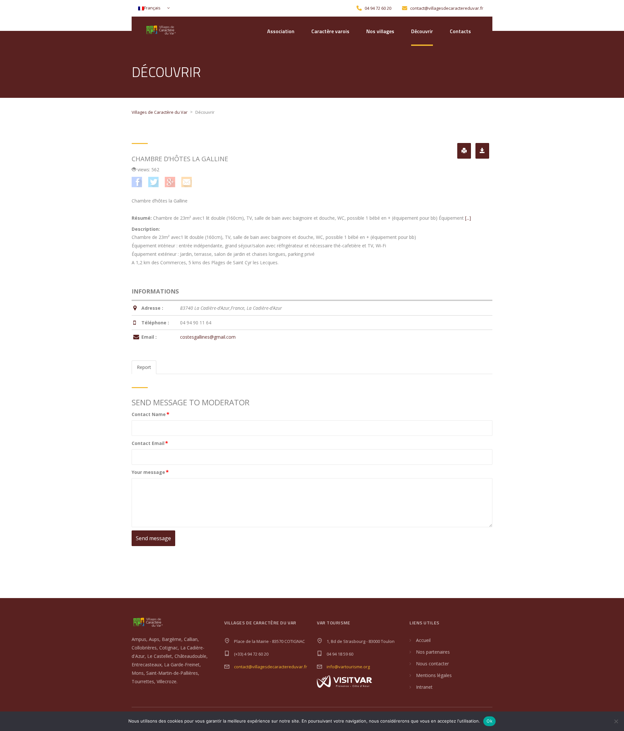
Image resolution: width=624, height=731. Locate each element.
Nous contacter (432, 663)
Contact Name (150, 414)
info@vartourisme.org (348, 667)
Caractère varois (330, 31)
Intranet (424, 687)
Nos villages (380, 31)
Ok (489, 721)
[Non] (616, 721)
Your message (150, 472)
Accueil (423, 640)
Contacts (460, 31)
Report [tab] (144, 367)
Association (280, 31)
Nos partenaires (433, 652)
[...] (468, 218)
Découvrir (422, 31)
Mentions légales (434, 675)
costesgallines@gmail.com (208, 337)
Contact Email (150, 443)
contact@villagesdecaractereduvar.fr (270, 667)
